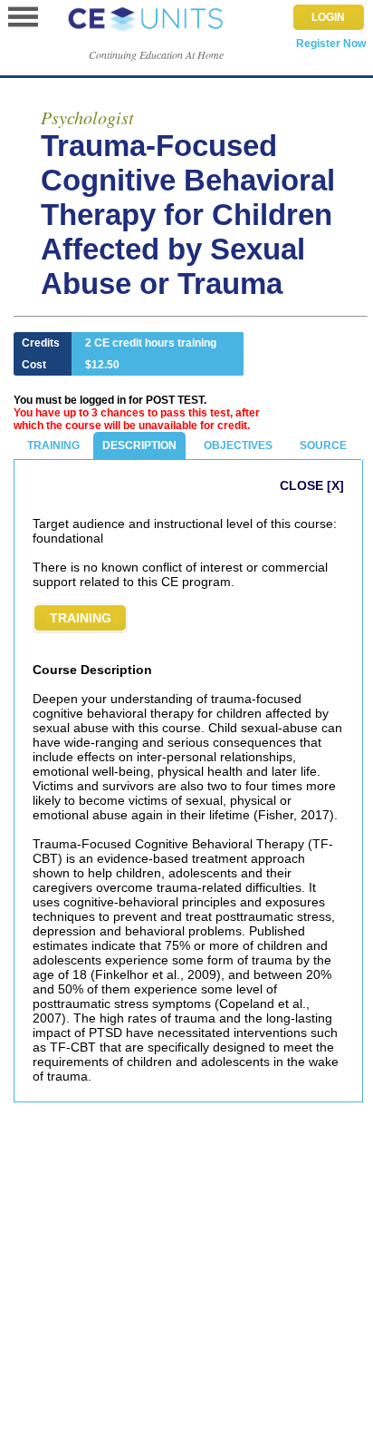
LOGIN (328, 17)
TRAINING (53, 445)
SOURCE (323, 445)
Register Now (331, 43)
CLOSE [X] (312, 485)
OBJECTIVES (238, 445)
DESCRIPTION (139, 445)
